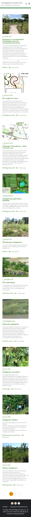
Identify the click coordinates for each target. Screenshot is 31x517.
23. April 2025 (7, 36)
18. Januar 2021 (7, 196)
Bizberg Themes (19, 513)
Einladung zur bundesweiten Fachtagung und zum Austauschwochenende (13, 41)
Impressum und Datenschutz (19, 506)
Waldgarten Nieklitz (10, 420)
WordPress (23, 512)
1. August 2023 (7, 143)
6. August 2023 (7, 95)
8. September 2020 (8, 321)
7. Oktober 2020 (7, 279)
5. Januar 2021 (7, 239)
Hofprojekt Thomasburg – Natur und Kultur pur (14, 147)
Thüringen (7, 389)
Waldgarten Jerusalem (11, 372)
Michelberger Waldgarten (12, 242)
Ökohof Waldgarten (9, 468)
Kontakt (5, 506)
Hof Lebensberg (8, 282)
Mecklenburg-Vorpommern (12, 435)
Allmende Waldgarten (10, 324)
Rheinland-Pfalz (8, 293)
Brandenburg (8, 485)
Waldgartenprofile (9, 115)
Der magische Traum (10, 98)
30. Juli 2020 (6, 369)
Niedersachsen (8, 341)
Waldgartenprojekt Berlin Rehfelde (12, 200)
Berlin (6, 67)
